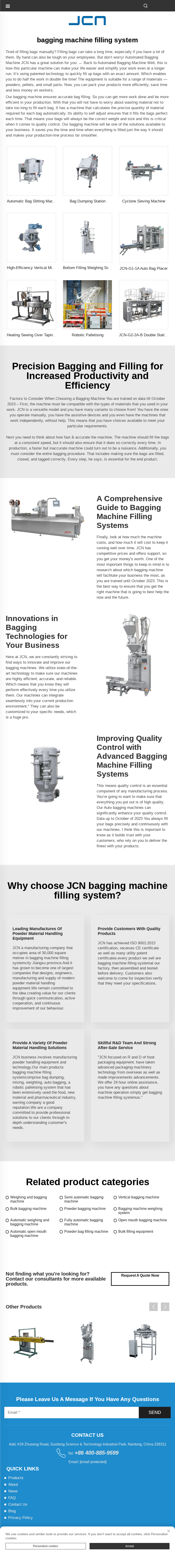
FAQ (12, 1498)
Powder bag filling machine (86, 1231)
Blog (12, 1511)
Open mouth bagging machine (142, 1220)
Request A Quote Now (140, 1275)
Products (15, 1478)
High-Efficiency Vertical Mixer (32, 268)
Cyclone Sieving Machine (143, 201)
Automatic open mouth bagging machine (28, 1234)
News (13, 1491)
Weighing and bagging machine (28, 1199)
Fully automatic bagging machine (83, 1222)
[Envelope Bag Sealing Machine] (31, 1343)
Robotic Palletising (87, 335)
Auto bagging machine (123, 807)
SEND (155, 1412)
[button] (153, 1307)
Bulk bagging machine (28, 1209)
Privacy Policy (20, 1517)
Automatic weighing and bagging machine (29, 1222)
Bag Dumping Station (88, 201)
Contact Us (17, 1504)
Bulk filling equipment (135, 1231)
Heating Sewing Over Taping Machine (38, 335)
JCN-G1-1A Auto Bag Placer (144, 268)
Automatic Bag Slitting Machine (33, 201)
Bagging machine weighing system (140, 1211)
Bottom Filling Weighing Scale (88, 268)
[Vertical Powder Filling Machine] (87, 1343)
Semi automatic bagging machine (83, 1199)
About (13, 1484)
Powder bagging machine (85, 1209)
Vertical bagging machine (138, 1197)
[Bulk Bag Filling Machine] (143, 1343)
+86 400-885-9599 (96, 1453)
